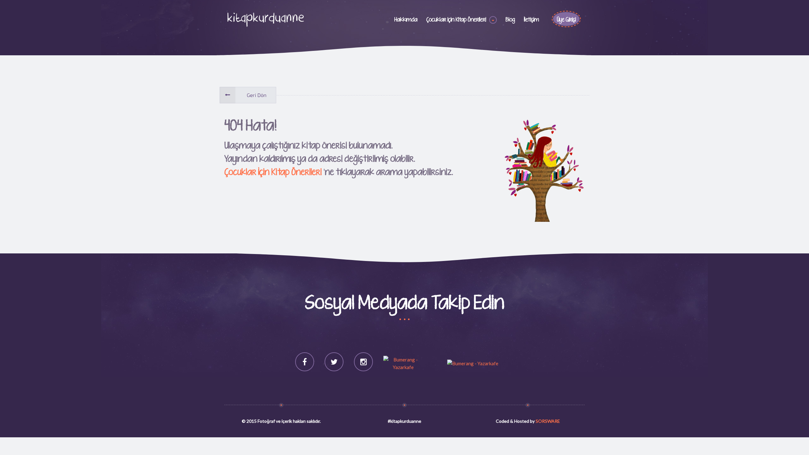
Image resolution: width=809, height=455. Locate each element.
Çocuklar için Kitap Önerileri (456, 20)
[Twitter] (334, 361)
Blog (510, 20)
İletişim (531, 20)
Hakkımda (405, 20)
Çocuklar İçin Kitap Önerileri (273, 172)
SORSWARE (548, 421)
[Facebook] (304, 361)
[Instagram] (363, 361)
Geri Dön (256, 95)
